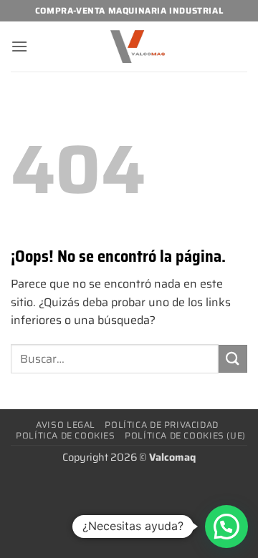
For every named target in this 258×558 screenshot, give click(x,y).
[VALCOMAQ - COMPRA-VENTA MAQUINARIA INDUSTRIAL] (137, 46)
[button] (19, 46)
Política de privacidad (161, 424)
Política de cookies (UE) (185, 435)
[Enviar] (233, 359)
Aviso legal (65, 424)
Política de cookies (65, 435)
